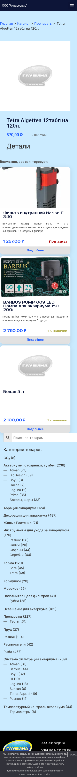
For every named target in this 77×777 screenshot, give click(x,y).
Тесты (15, 621)
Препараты (12, 616)
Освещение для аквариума (25, 609)
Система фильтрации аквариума (30, 659)
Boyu (13, 480)
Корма (8, 563)
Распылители (14, 644)
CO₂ (6, 458)
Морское (10, 588)
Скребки (17, 555)
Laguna (15, 490)
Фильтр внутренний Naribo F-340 (34, 215)
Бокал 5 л (13, 391)
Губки (14, 601)
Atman (15, 470)
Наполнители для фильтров (26, 596)
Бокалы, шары (21, 500)
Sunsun (15, 689)
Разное (15, 540)
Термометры (20, 712)
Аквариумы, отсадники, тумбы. (29, 465)
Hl (11, 679)
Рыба (7, 652)
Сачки (15, 545)
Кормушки (12, 581)
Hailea (14, 485)
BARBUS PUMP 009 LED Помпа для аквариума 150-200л (32, 306)
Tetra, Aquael (20, 694)
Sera (13, 568)
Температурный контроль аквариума (34, 707)
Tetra (14, 573)
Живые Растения (17, 523)
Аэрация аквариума (19, 508)
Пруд (7, 629)
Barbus (15, 669)
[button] (71, 5)
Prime (14, 495)
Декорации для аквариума (25, 515)
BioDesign (17, 475)
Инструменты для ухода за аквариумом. (36, 530)
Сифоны (16, 550)
